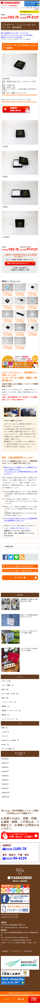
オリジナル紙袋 (7, 749)
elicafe (4, 744)
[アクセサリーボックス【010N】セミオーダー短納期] (19, 65)
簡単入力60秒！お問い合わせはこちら (18, 263)
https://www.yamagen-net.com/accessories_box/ (19, 102)
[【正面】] (20, 132)
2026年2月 (5, 784)
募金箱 (4, 715)
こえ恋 (4, 732)
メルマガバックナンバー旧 (9, 917)
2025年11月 (5, 797)
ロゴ (3, 736)
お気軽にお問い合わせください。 (20, 528)
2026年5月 (5, 771)
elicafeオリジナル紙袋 (9, 740)
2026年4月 (5, 776)
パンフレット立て (7, 702)
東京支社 (4, 930)
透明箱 (4, 706)
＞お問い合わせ (27, 951)
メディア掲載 (6, 685)
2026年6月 (5, 767)
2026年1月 (5, 788)
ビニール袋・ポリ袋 (8, 693)
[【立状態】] (20, 223)
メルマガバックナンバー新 (9, 914)
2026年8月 (5, 759)
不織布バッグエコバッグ (9, 710)
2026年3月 (5, 780)
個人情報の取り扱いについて (29, 11)
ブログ (4, 681)
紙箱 (3, 689)
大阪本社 (4, 922)
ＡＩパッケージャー (8, 719)
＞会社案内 (4, 951)
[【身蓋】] (20, 162)
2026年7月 (5, 763)
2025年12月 (5, 792)
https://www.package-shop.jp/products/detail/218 (19, 95)
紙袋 (3, 698)
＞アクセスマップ (15, 951)
